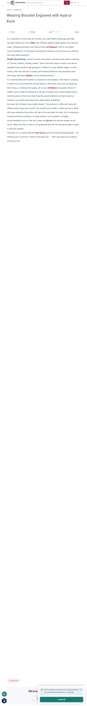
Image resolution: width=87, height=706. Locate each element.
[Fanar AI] (4, 700)
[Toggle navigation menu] (8, 3)
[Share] (4, 694)
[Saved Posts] (78, 2)
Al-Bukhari (52, 88)
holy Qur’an (40, 133)
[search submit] (67, 3)
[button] (53, 32)
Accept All (61, 699)
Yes (37, 698)
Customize (70, 692)
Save (13, 32)
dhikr (32, 43)
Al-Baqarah (52, 47)
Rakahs (29, 75)
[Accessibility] (75, 2)
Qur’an (49, 120)
